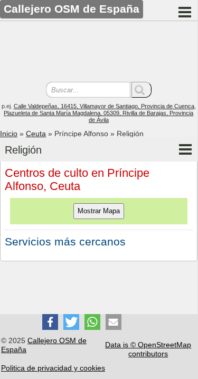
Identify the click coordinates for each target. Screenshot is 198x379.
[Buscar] (141, 90)
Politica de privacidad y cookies (53, 368)
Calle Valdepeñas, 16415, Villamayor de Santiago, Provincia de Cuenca (104, 106)
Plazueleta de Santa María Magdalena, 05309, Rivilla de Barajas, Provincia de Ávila (98, 116)
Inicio (8, 133)
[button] (50, 322)
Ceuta (36, 133)
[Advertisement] (98, 53)
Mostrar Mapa (99, 211)
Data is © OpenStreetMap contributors (148, 349)
